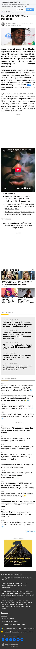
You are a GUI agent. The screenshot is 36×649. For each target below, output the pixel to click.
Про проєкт (4, 613)
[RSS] (21, 639)
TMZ (29, 85)
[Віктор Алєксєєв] (3, 25)
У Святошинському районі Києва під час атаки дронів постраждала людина (17, 447)
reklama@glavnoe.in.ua (12, 632)
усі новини (30, 531)
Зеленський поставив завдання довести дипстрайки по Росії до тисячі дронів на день (18, 503)
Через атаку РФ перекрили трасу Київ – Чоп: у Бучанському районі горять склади (17, 429)
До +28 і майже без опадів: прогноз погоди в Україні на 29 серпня (15, 438)
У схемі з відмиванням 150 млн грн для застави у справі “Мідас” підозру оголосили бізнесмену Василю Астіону (17, 484)
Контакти (4, 616)
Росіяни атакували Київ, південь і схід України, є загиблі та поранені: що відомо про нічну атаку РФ (17, 397)
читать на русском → (28, 23)
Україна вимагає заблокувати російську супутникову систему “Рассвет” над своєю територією (17, 456)
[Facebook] (3, 639)
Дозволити (29, 9)
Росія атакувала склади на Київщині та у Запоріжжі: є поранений (17, 465)
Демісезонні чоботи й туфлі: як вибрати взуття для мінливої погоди (17, 494)
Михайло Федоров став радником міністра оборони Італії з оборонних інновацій (16, 513)
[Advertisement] (18, 130)
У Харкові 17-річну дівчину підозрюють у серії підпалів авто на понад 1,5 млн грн (17, 522)
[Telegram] (10, 639)
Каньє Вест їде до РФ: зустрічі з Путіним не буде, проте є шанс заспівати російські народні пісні (17, 198)
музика (8, 219)
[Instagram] (14, 639)
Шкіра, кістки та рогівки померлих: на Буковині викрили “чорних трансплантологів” (16, 474)
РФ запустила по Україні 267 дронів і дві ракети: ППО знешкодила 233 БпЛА (17, 406)
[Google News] (18, 639)
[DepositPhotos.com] (10, 645)
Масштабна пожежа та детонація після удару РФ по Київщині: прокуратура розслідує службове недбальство (17, 387)
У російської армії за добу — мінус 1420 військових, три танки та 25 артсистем (17, 414)
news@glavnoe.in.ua (11, 628)
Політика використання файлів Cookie (13, 624)
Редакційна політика (7, 618)
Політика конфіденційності (9, 621)
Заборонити (20, 9)
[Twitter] (6, 639)
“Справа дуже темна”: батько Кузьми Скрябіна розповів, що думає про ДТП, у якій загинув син (20, 206)
